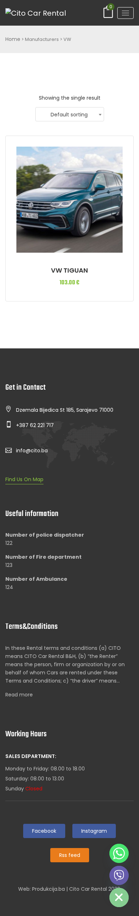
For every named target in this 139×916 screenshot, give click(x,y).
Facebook (44, 831)
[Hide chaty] (119, 897)
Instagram (94, 831)
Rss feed (69, 855)
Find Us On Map (24, 479)
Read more (19, 694)
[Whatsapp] (119, 853)
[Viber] (119, 875)
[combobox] (69, 114)
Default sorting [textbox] (69, 114)
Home (12, 39)
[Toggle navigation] (125, 13)
